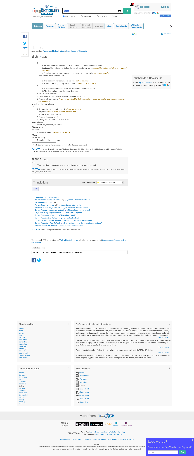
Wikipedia (83, 51)
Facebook (153, 13)
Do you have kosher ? (46, 218)
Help (123, 432)
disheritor (22, 384)
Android (96, 424)
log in (141, 83)
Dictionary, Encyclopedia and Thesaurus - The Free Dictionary (45, 10)
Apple (82, 424)
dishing (21, 400)
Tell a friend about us (69, 240)
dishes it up (83, 402)
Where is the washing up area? (47, 200)
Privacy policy (77, 439)
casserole (22, 351)
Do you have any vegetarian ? (49, 210)
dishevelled (23, 395)
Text (115, 16)
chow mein (23, 358)
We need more (43, 202)
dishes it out (84, 389)
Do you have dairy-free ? (47, 223)
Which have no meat (46, 226)
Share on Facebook (165, 16)
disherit (21, 379)
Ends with (103, 16)
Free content (100, 434)
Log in (165, 6)
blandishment (24, 342)
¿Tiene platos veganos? (73, 213)
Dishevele (22, 391)
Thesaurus (47, 51)
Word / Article (70, 16)
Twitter (155, 13)
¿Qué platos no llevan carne (71, 226)
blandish (22, 337)
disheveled (23, 393)
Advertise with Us (99, 439)
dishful (21, 397)
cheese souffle (24, 355)
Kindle (108, 424)
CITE (25, 48)
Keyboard (119, 11)
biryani (21, 333)
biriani (21, 331)
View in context (163, 337)
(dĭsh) (44, 57)
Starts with (87, 16)
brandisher (23, 344)
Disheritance (23, 382)
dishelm (22, 375)
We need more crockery (44, 205)
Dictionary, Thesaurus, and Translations (106, 415)
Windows (116, 424)
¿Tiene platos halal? (67, 215)
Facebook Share (25, 36)
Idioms (62, 51)
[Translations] (134, 34)
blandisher (23, 340)
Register (145, 6)
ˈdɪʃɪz (45, 159)
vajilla (35, 189)
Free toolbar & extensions (98, 432)
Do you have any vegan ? (48, 213)
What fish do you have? (47, 208)
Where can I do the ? (46, 197)
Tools (171, 26)
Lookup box (118, 434)
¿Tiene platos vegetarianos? (78, 210)
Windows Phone (126, 424)
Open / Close (25, 54)
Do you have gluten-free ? (48, 220)
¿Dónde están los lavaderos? (78, 200)
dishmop (22, 402)
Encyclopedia (71, 51)
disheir (21, 373)
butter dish (23, 346)
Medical (55, 51)
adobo (21, 329)
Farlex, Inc (130, 439)
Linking (109, 434)
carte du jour (23, 349)
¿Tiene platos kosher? (70, 218)
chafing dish (23, 353)
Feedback (167, 34)
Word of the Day (114, 432)
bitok (21, 335)
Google (158, 13)
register (149, 83)
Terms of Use (65, 439)
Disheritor (83, 379)
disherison (23, 377)
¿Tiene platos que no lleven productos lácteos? (82, 223)
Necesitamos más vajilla (71, 205)
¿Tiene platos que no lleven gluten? (78, 220)
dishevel (22, 388)
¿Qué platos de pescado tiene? (75, 208)
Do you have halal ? (45, 215)
